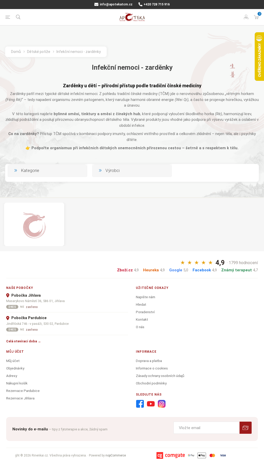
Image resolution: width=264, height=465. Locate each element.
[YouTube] (151, 404)
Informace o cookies (152, 368)
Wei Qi (181, 99)
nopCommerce (115, 455)
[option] (34, 224)
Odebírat (246, 428)
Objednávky (15, 368)
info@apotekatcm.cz (116, 4)
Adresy (11, 376)
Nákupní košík (17, 383)
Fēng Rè (13, 99)
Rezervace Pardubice (23, 391)
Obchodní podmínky (151, 383)
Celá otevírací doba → (23, 341)
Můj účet (13, 361)
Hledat (141, 304)
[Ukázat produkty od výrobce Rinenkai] (34, 224)
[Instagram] (162, 404)
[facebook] (140, 404)
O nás (140, 327)
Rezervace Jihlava (20, 398)
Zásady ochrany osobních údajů (160, 376)
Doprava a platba (149, 361)
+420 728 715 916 (156, 4)
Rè (218, 114)
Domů (16, 52)
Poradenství (145, 312)
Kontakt (142, 319)
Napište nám (145, 297)
